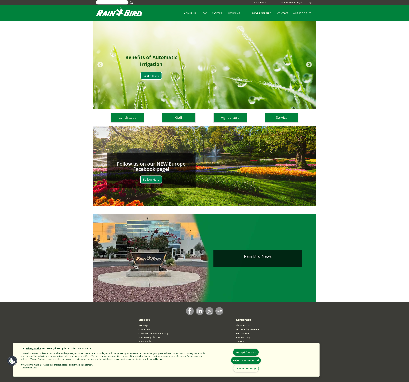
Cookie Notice (29, 367)
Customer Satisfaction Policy (153, 333)
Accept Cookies (245, 352)
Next (308, 64)
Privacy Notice (33, 348)
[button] (12, 361)
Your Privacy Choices (149, 337)
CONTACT (282, 13)
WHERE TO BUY (302, 13)
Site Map (143, 325)
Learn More (151, 76)
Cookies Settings (245, 368)
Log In (310, 2)
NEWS (204, 13)
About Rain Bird (244, 325)
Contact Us (144, 329)
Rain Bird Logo (243, 337)
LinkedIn (199, 311)
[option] (204, 65)
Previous (100, 64)
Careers (240, 341)
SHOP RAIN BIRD (261, 13)
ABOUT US (189, 14)
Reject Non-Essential (246, 360)
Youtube (219, 311)
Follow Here (151, 179)
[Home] (122, 12)
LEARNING (232, 15)
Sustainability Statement (248, 329)
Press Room (242, 333)
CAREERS (216, 14)
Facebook (190, 311)
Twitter (209, 311)
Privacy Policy (146, 341)
